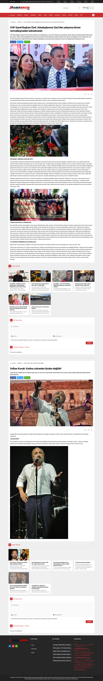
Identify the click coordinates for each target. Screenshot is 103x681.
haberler (76, 660)
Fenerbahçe (89, 653)
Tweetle (21, 42)
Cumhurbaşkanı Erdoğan (84, 651)
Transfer (85, 666)
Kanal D (84, 660)
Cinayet (76, 651)
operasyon (77, 662)
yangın (75, 667)
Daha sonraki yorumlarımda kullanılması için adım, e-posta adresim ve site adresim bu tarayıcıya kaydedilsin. (34, 618)
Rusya (88, 662)
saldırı (91, 662)
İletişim (32, 652)
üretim (89, 667)
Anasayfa (14, 22)
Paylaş (14, 42)
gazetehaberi (80, 657)
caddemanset (80, 648)
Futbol (80, 655)
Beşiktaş (80, 646)
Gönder (28, 42)
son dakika (87, 664)
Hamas (80, 660)
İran (91, 667)
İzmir (85, 670)
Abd (75, 644)
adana (78, 644)
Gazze (89, 658)
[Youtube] (13, 646)
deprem (76, 653)
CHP (88, 649)
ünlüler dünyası (83, 667)
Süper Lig (80, 666)
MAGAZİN (19, 363)
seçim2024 (80, 664)
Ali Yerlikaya (86, 644)
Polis (86, 662)
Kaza (87, 660)
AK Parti (82, 644)
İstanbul (81, 669)
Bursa (84, 646)
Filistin (76, 655)
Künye (32, 645)
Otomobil (82, 662)
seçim (75, 664)
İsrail (76, 669)
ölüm (79, 667)
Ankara (91, 644)
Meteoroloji (92, 660)
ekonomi (82, 653)
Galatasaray (86, 655)
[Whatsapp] (16, 646)
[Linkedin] (10, 646)
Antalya (76, 646)
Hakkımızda (34, 649)
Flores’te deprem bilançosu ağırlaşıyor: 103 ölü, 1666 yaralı (34, 1)
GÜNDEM (19, 22)
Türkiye (90, 666)
